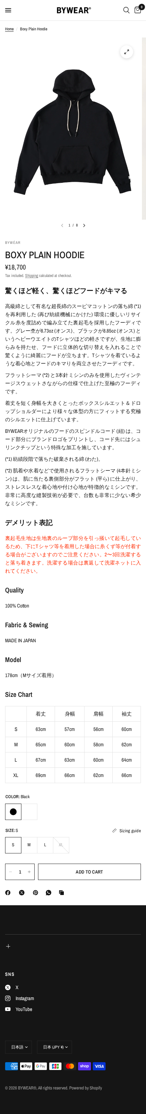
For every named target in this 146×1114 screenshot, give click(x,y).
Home (9, 29)
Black (13, 812)
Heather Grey (29, 812)
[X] (23, 893)
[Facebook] (9, 893)
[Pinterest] (37, 893)
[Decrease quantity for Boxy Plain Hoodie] (10, 872)
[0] (136, 10)
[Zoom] (126, 51)
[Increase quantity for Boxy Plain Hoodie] (29, 872)
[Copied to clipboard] (63, 893)
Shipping (31, 275)
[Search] (126, 10)
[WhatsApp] (50, 893)
